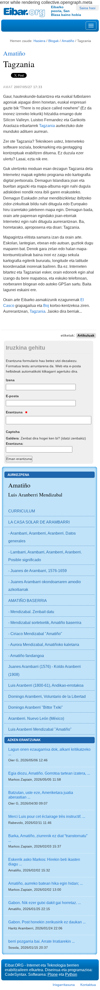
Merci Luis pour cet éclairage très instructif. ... (46, 816)
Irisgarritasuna (64, 985)
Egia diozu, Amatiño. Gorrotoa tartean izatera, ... (49, 773)
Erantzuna (15, 412)
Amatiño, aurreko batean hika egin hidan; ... (45, 883)
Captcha (13, 432)
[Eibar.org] (25, 12)
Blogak (53, 41)
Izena (10, 380)
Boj (46, 305)
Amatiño (68, 41)
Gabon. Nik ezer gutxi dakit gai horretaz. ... (44, 902)
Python (71, 974)
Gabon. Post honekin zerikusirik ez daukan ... (47, 922)
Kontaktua (88, 985)
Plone (53, 974)
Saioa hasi (87, 8)
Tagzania (47, 125)
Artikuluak (85, 335)
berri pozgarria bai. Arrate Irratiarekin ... (41, 941)
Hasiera (39, 41)
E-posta (12, 396)
